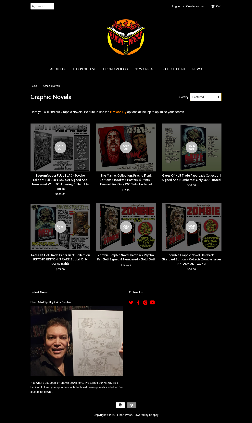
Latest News (39, 292)
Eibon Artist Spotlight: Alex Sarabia (51, 302)
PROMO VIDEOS (115, 69)
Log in (176, 6)
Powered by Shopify (146, 415)
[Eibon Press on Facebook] (138, 303)
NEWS (197, 69)
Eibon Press (124, 415)
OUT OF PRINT (174, 69)
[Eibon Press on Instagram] (145, 303)
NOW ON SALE (145, 69)
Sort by (183, 97)
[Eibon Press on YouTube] (152, 303)
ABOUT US (58, 69)
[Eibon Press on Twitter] (131, 303)
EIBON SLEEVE (84, 69)
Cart (218, 6)
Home (34, 85)
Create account (195, 6)
